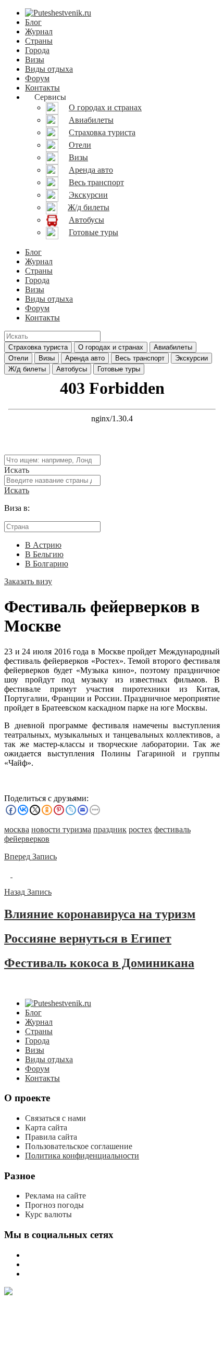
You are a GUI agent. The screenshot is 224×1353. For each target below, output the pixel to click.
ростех (140, 829)
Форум (37, 78)
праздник (110, 829)
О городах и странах (110, 347)
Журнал (39, 31)
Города (37, 50)
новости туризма (61, 829)
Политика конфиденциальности (82, 1155)
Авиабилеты (173, 347)
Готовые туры (118, 369)
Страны (39, 40)
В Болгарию (46, 563)
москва (16, 829)
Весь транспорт (140, 358)
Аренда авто (85, 358)
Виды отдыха (49, 69)
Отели (18, 358)
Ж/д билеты (27, 369)
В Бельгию (44, 554)
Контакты (42, 87)
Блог (33, 22)
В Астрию (43, 544)
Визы (34, 59)
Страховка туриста (38, 347)
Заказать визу (28, 581)
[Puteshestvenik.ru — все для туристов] (58, 12)
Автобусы (71, 369)
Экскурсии (191, 358)
